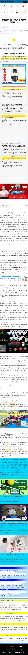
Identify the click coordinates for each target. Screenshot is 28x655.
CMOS (3, 58)
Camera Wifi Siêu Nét (20, 587)
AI (25, 56)
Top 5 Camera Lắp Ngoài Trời (17, 570)
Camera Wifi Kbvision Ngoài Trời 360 (18, 582)
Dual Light (10, 56)
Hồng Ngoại (17, 56)
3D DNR (25, 58)
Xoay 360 (7, 58)
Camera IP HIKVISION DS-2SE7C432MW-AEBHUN (14, 85)
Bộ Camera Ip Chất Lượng (15, 593)
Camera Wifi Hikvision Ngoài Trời (19, 585)
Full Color (22, 56)
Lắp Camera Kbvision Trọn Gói (21, 591)
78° (13, 56)
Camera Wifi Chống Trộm (17, 583)
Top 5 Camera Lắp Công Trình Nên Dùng (17, 575)
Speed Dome (12, 58)
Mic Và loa (4, 56)
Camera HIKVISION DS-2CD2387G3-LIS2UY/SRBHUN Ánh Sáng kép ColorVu (14, 153)
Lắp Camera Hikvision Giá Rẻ (6, 61)
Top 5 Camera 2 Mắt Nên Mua (20, 573)
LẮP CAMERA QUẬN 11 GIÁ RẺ (7, 1)
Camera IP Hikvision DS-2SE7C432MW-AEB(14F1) (14, 111)
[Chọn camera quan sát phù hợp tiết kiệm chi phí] (25, 10)
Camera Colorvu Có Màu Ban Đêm (14, 21)
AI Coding (18, 58)
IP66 (22, 58)
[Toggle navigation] (25, 2)
